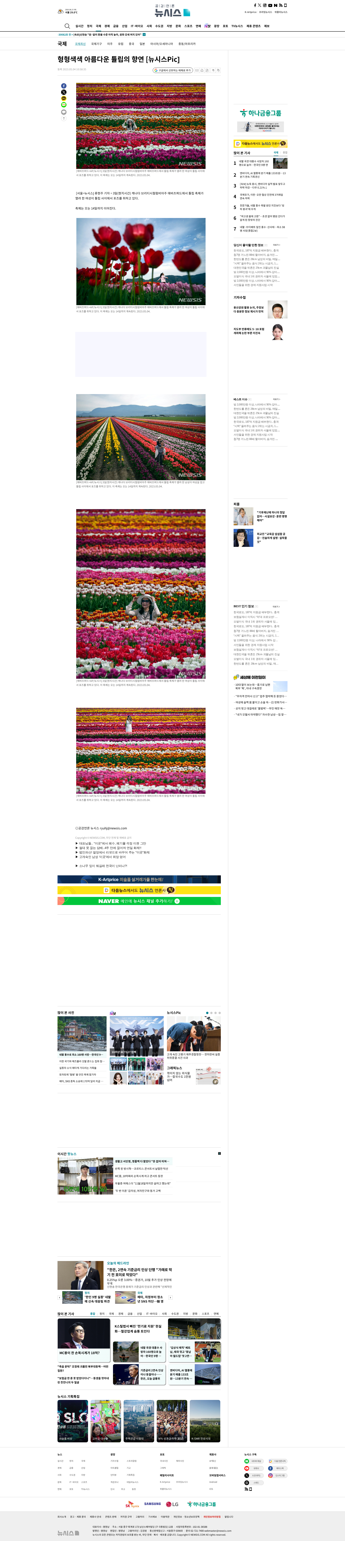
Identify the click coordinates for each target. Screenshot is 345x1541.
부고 (123, 1489)
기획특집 (131, 1474)
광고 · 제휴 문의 (78, 1516)
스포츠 (188, 26)
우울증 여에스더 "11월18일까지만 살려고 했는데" (143, 1183)
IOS (211, 1489)
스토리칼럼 (132, 1460)
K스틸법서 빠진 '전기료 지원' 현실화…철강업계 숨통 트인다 (138, 1329)
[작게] (213, 70)
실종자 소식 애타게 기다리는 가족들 (77, 1068)
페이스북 (280, 1468)
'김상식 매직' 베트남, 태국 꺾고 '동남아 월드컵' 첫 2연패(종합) (181, 1352)
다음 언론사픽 (280, 1461)
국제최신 (80, 44)
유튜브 (256, 1468)
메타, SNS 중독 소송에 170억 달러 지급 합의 (82, 1081)
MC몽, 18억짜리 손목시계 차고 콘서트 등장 (139, 1176)
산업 (124, 26)
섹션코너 (114, 1482)
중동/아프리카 (187, 44)
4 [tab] (219, 1013)
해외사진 (180, 1460)
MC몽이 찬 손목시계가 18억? (79, 1352)
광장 (216, 26)
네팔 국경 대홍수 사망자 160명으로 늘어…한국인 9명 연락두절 (152, 1352)
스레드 (256, 1482)
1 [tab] (207, 1013)
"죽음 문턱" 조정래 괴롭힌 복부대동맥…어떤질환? (83, 1369)
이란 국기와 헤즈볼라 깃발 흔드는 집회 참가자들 (83, 1061)
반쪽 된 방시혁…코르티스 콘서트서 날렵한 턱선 (141, 1169)
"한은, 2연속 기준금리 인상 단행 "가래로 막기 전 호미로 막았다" (139, 1272)
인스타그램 (279, 1475)
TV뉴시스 (237, 26)
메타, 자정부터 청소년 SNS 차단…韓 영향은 (150, 1301)
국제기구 (96, 44)
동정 (134, 1489)
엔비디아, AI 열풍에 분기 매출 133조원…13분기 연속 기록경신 (181, 1374)
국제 (98, 26)
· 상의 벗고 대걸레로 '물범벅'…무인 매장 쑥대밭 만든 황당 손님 (261, 708)
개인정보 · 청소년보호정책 (186, 1516)
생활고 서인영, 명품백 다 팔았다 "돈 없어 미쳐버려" (143, 1161)
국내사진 (164, 1460)
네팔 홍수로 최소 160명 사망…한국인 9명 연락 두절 (83, 1054)
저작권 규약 (126, 1516)
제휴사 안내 (95, 1516)
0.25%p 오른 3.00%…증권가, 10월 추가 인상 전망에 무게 (139, 1281)
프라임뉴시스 (265, 12)
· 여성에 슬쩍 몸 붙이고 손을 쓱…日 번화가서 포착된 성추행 (261, 702)
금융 (116, 26)
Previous (60, 1298)
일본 (142, 44)
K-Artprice (251, 12)
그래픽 (163, 1467)
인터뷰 (113, 1474)
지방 (169, 26)
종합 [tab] (285, 152)
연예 (198, 26)
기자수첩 (240, 297)
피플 (237, 504)
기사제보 (152, 1516)
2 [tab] (211, 1013)
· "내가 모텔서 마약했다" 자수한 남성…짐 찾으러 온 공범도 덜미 (261, 714)
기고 (129, 1467)
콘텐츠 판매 (110, 1516)
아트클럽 (114, 1467)
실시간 (79, 26)
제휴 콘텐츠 (254, 26)
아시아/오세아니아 (161, 44)
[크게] (218, 70)
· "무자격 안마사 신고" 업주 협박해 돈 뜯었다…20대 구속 (261, 696)
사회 (149, 26)
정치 (89, 26)
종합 (92, 1314)
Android (213, 1481)
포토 (225, 26)
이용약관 (165, 1516)
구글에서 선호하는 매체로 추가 (175, 70)
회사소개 (62, 1516)
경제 (107, 26)
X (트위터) (256, 1475)
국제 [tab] (276, 152)
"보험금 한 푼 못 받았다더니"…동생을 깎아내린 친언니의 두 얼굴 (83, 1380)
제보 (267, 26)
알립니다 (229, 1516)
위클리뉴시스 (281, 12)
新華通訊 (213, 1467)
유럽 (120, 44)
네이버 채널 (256, 1461)
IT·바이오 (137, 26)
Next (170, 1298)
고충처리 (140, 1516)
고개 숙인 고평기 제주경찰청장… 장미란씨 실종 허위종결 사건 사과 (193, 1056)
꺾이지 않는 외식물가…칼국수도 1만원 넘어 (179, 1076)
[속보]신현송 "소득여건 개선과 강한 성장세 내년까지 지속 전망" (99, 34)
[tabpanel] (194, 1038)
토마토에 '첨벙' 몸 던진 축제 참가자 (77, 1074)
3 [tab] (215, 1013)
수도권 (159, 26)
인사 (112, 1489)
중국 (131, 44)
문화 (178, 26)
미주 (110, 44)
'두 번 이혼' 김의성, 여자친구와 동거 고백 (138, 1191)
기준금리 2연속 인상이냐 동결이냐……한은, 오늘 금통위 (152, 1374)
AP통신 (212, 1460)
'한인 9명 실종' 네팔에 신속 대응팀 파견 (98, 1299)
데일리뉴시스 (133, 1482)
